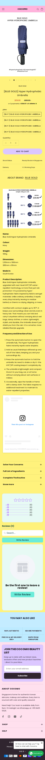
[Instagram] (9, 716)
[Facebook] (3, 716)
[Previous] (9, 80)
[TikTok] (21, 716)
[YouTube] (15, 716)
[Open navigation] (3, 9)
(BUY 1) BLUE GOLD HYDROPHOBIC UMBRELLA (22, 114)
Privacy (10, 747)
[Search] (38, 9)
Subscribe (22, 675)
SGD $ (21, 751)
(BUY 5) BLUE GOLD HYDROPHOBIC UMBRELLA (22, 132)
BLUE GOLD (22, 86)
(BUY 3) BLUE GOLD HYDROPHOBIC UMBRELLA (22, 126)
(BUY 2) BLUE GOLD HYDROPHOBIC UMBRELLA (22, 120)
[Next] (35, 80)
